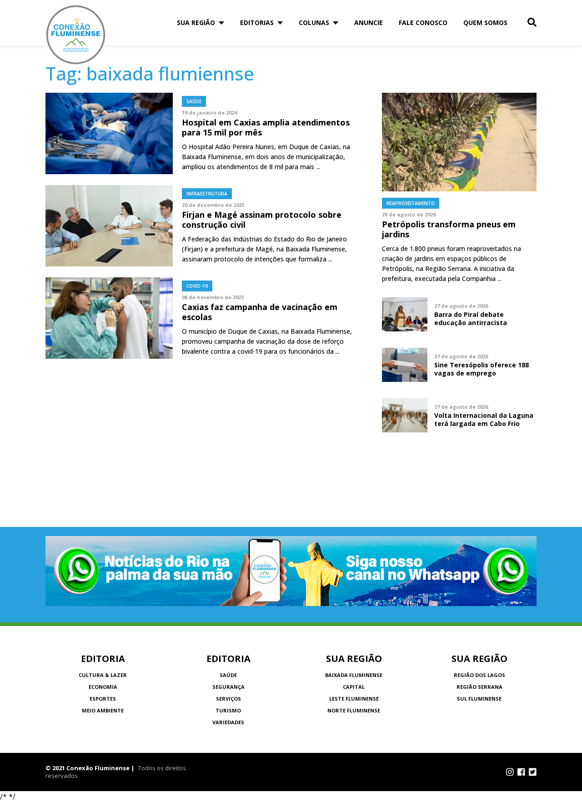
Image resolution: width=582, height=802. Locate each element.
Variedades (228, 722)
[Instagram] (510, 772)
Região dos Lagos (479, 675)
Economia (103, 686)
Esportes (103, 698)
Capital (354, 686)
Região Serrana (479, 686)
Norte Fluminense (353, 710)
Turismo (228, 710)
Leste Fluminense (354, 698)
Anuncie (368, 22)
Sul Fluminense (479, 698)
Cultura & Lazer (103, 675)
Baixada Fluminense (353, 675)
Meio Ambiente (103, 710)
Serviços (228, 698)
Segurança (228, 686)
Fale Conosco (423, 22)
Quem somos (485, 22)
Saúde (228, 675)
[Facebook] (521, 772)
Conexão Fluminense (75, 35)
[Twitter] (533, 772)
